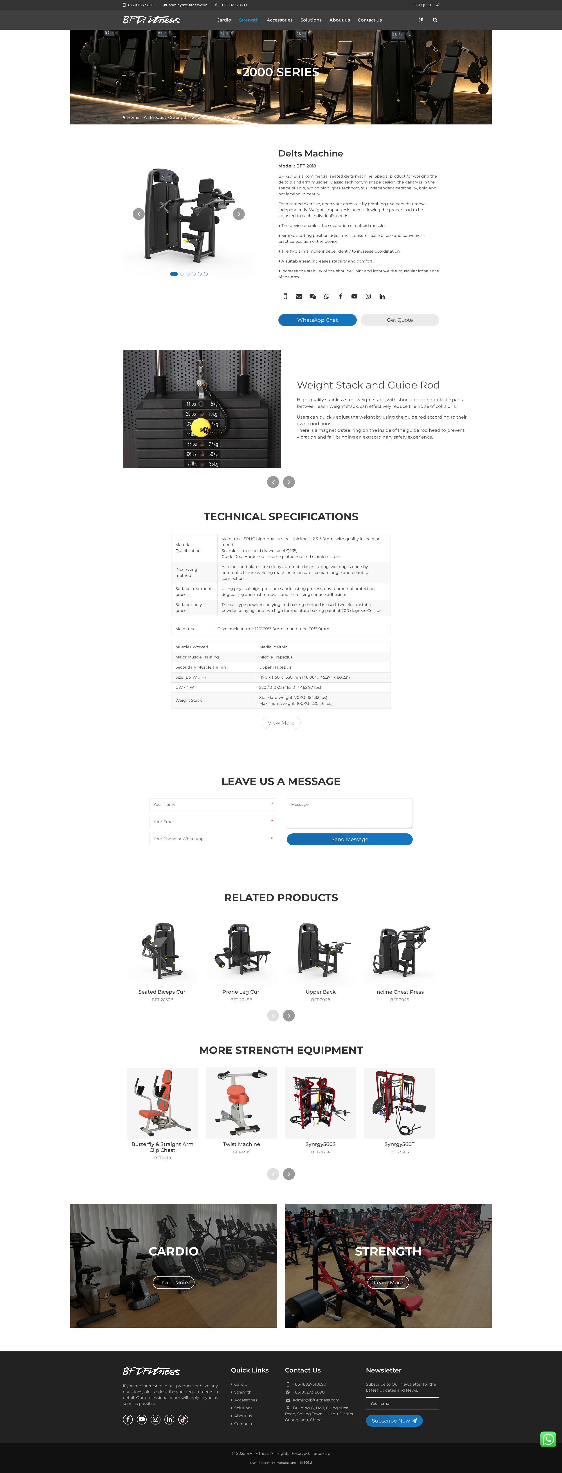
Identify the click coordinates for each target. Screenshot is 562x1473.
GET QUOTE (424, 5)
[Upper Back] (320, 950)
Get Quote (400, 320)
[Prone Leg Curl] (241, 950)
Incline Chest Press (399, 992)
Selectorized (204, 117)
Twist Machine (241, 1144)
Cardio (223, 20)
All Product (155, 117)
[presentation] (139, 214)
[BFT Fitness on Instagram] (155, 1419)
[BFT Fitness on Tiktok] (183, 1419)
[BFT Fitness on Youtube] (142, 1419)
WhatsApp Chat (317, 320)
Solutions (311, 20)
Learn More (173, 1282)
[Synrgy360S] (320, 1102)
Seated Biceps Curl (163, 992)
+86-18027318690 (142, 5)
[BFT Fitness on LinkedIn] (169, 1419)
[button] (174, 274)
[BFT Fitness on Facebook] (128, 1419)
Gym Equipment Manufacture (273, 1463)
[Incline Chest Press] (399, 950)
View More (281, 723)
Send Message (349, 839)
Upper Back (321, 992)
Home (133, 117)
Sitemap (322, 1453)
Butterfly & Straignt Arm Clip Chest (162, 1147)
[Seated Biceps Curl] (162, 950)
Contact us (370, 20)
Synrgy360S (321, 1144)
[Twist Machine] (241, 1102)
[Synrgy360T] (399, 1102)
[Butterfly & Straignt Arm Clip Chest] (162, 1102)
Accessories (280, 20)
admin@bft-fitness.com (188, 5)
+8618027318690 (233, 5)
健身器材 (306, 1463)
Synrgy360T (400, 1144)
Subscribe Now (391, 1421)
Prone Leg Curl (241, 992)
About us (340, 20)
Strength (249, 20)
